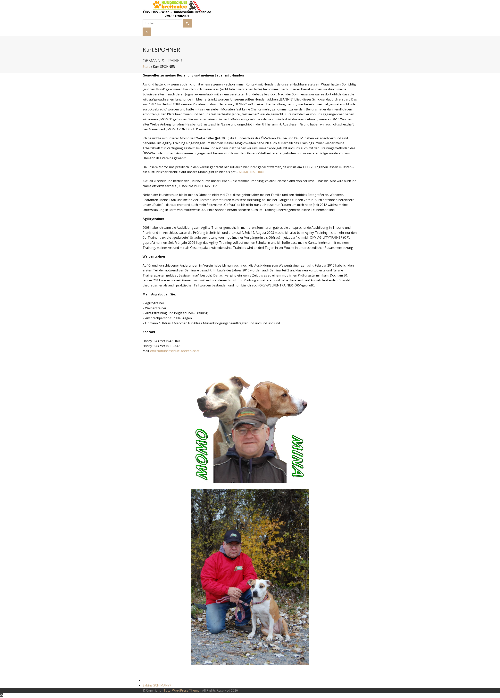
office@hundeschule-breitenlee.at (174, 351)
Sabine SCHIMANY (156, 685)
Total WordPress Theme (181, 690)
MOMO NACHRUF (252, 172)
